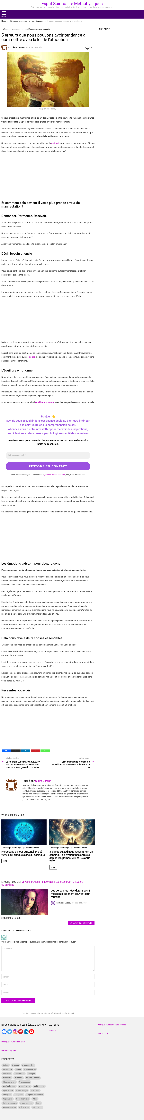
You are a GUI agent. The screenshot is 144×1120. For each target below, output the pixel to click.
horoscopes (25, 1082)
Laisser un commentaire (81, 923)
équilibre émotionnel (45, 402)
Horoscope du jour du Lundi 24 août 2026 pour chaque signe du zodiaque (23, 853)
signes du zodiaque (35, 1095)
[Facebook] (6, 750)
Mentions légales (8, 1050)
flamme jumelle (33, 1078)
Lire (5, 861)
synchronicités (23, 1099)
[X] (16, 750)
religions (7, 1095)
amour (16, 1065)
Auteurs (52, 1030)
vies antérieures (10, 1103)
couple (32, 1074)
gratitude (55, 143)
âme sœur (25, 1107)
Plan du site (102, 1033)
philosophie (39, 1086)
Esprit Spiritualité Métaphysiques (72, 3)
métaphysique (9, 1086)
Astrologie (8, 1069)
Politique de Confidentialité (13, 1042)
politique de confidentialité (54, 475)
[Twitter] (9, 1031)
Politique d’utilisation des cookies (111, 1025)
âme (39, 1103)
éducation (38, 1107)
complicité (20, 1074)
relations (35, 1090)
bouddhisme (31, 1069)
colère (32, 357)
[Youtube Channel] (31, 1031)
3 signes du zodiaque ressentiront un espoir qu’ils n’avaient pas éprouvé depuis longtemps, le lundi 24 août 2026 (71, 856)
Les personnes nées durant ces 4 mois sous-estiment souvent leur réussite (70, 894)
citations (7, 1074)
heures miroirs (10, 1082)
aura (19, 1069)
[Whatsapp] (45, 750)
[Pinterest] (35, 750)
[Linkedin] (25, 750)
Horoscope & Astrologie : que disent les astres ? (21, 848)
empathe (7, 1078)
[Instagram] (15, 1031)
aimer (6, 1065)
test (35, 1099)
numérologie (25, 1086)
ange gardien (29, 1065)
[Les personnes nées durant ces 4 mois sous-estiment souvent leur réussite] (24, 902)
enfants (19, 1078)
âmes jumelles (10, 1107)
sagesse (19, 1095)
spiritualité (8, 1099)
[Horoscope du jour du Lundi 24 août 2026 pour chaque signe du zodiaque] (24, 832)
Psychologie (23, 1090)
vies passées (27, 1103)
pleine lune (8, 1090)
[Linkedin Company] (26, 1031)
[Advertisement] (48, 175)
